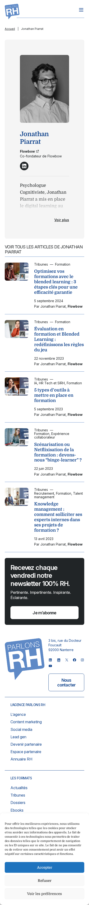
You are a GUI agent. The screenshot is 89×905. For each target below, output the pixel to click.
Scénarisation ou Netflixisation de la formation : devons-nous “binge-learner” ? (58, 452)
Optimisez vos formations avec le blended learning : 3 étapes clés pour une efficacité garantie (56, 282)
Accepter (44, 867)
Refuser (45, 880)
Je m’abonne (44, 612)
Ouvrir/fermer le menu (81, 10)
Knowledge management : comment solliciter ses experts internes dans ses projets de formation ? (58, 517)
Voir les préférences (44, 894)
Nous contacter (66, 682)
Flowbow (27, 151)
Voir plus (61, 220)
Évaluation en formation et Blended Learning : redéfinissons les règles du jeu (59, 339)
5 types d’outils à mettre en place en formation (53, 395)
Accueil (10, 29)
